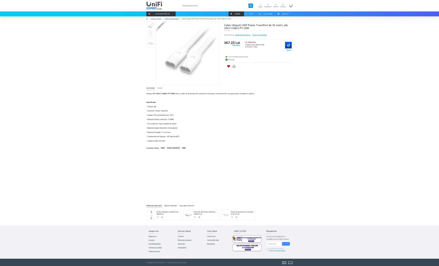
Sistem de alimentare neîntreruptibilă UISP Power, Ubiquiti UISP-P (205, 212)
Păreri (160, 88)
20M (183, 148)
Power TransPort (173, 148)
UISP (163, 148)
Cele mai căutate (186, 206)
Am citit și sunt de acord (277, 249)
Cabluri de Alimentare (172, 19)
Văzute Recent (170, 206)
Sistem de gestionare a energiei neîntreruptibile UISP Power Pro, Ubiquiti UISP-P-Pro (243, 212)
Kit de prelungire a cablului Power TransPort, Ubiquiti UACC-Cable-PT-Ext (168, 212)
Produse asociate (154, 206)
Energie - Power (156, 19)
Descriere (150, 88)
